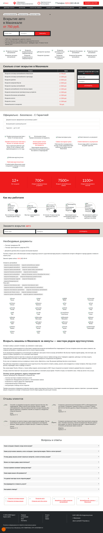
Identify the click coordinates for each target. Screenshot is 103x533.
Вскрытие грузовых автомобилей (15, 86)
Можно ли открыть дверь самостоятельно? (17, 462)
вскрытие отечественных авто (12, 285)
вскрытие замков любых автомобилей (32, 269)
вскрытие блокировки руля (11, 276)
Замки (47, 518)
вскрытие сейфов (34, 14)
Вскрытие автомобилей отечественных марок (18, 89)
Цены (80, 7)
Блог (22, 518)
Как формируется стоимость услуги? (15, 484)
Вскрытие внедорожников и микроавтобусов (27, 57)
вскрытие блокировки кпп (29, 278)
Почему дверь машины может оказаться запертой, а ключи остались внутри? (27, 457)
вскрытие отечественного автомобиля (14, 289)
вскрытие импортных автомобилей (13, 287)
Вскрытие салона (10, 101)
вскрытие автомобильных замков (30, 265)
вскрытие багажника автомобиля (12, 272)
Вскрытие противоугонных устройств (59, 57)
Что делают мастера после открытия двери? (17, 478)
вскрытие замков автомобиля (12, 265)
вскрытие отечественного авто (30, 285)
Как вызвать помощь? (10, 489)
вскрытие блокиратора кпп (11, 281)
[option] (15, 501)
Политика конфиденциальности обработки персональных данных (19, 525)
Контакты (90, 7)
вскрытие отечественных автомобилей (36, 289)
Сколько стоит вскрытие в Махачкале (25, 66)
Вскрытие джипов (10, 79)
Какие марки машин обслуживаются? (15, 473)
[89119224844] (4, 529)
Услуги (47, 515)
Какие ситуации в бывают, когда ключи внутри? (18, 446)
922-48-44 (72, 3)
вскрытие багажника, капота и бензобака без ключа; (35, 274)
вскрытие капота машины (30, 272)
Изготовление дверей (67, 7)
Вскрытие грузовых (43, 55)
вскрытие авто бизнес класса (11, 292)
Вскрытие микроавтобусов (13, 83)
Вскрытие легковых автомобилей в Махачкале (19, 73)
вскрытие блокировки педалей (12, 278)
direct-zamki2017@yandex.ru (81, 521)
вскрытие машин (23, 14)
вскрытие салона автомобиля (30, 267)
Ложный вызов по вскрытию (13, 104)
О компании (24, 517)
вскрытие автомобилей (10, 14)
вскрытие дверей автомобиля (12, 267)
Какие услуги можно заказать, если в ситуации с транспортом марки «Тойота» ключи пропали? (32, 451)
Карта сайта (7, 517)
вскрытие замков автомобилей (12, 269)
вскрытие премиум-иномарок (29, 292)
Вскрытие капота (10, 98)
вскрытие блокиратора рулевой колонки (30, 276)
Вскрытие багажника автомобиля (15, 95)
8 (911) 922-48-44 (78, 515)
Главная (23, 515)
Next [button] (97, 501)
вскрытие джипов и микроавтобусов (33, 294)
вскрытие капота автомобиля (12, 274)
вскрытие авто (90, 71)
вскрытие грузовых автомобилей (12, 294)
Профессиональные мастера (15, 142)
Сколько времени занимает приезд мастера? (17, 467)
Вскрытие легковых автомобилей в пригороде (19, 76)
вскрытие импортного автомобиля (34, 287)
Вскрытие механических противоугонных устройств (20, 92)
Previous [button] (6, 501)
